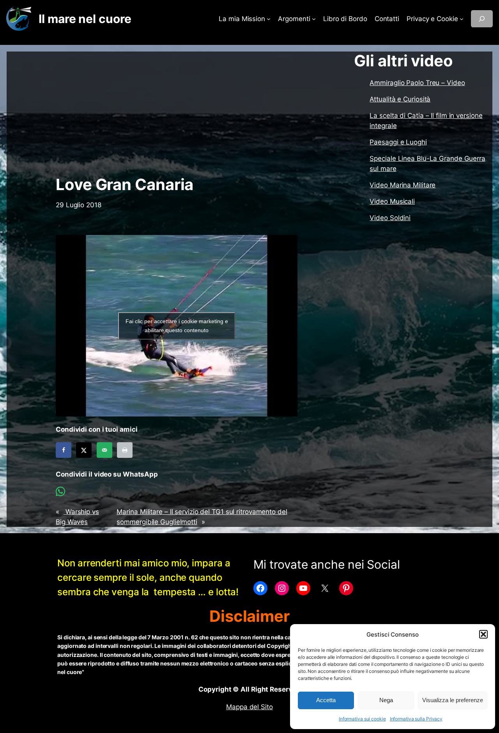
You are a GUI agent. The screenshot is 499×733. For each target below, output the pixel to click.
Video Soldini (390, 218)
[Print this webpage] (125, 450)
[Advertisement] (176, 113)
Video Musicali (392, 201)
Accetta (326, 700)
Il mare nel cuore (85, 19)
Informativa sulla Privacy (416, 719)
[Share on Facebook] (63, 450)
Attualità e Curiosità (400, 99)
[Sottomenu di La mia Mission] (269, 19)
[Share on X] (84, 450)
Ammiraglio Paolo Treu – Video (417, 83)
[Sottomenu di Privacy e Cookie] (462, 19)
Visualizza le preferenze (452, 700)
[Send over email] (104, 450)
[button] (483, 634)
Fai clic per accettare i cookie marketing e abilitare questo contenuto (177, 325)
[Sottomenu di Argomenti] (314, 19)
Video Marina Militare (402, 185)
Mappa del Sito (249, 707)
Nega (386, 700)
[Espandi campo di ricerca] (482, 18)
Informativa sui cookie (362, 719)
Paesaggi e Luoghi (398, 142)
